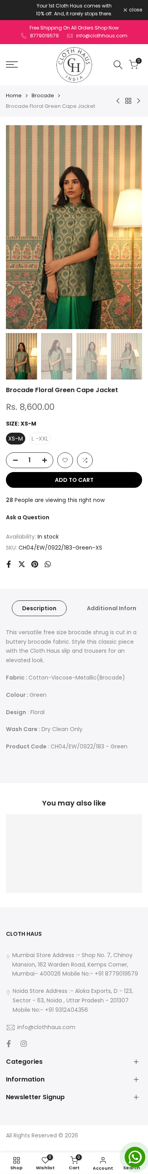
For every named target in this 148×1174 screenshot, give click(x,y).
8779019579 (44, 35)
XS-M (15, 439)
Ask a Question (27, 517)
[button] (65, 460)
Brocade (43, 95)
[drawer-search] (118, 64)
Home (14, 95)
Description (39, 608)
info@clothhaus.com (101, 35)
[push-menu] (12, 64)
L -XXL (40, 439)
